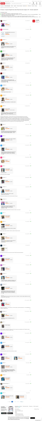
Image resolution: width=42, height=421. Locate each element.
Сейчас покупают (35, 406)
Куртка (6, 236)
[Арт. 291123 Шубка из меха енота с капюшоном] (3, 34)
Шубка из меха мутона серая (9, 395)
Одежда (6, 88)
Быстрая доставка (25, 406)
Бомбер (6, 23)
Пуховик (6, 42)
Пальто (6, 386)
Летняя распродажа (7, 5)
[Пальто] (3, 387)
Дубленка (6, 180)
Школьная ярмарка (19, 5)
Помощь (16, 412)
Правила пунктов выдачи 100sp (19, 415)
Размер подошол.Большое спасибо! (6, 15)
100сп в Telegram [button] (12, 1)
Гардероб (15, 5)
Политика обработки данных (19, 413)
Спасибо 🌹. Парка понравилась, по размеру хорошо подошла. (10, 13)
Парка (6, 98)
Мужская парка (22, 395)
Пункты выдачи (17, 408)
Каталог (8, 3)
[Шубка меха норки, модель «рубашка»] (3, 139)
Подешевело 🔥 (25, 5)
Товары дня (30, 406)
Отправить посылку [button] (6, 1)
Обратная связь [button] (40, 1)
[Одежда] (3, 55)
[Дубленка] (3, 181)
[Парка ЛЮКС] (3, 67)
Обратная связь (38, 420)
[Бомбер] (3, 24)
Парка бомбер (7, 345)
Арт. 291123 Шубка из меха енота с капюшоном (10, 32)
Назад (10, 401)
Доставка (40, 5)
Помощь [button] (36, 1)
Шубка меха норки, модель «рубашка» (10, 138)
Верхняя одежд (7, 189)
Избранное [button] (33, 1)
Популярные (2, 5)
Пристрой (33, 5)
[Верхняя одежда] (3, 216)
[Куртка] (3, 249)
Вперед (21, 401)
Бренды (36, 5)
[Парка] (3, 99)
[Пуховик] (3, 43)
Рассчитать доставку (17, 409)
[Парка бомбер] (3, 346)
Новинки (12, 5)
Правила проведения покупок (19, 414)
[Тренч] (3, 149)
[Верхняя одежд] (3, 190)
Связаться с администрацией (19, 410)
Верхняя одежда (7, 108)
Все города (2, 1)
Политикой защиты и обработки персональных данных (18, 419)
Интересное (29, 5)
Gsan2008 (37, 20)
